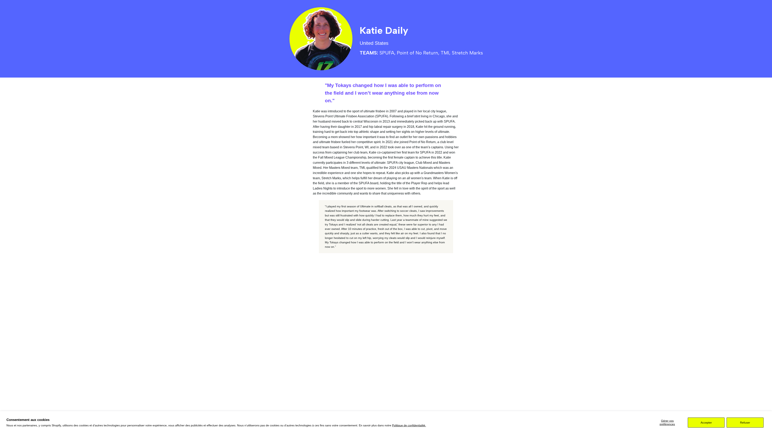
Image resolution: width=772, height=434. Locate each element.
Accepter (706, 422)
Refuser (745, 422)
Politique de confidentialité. (409, 425)
